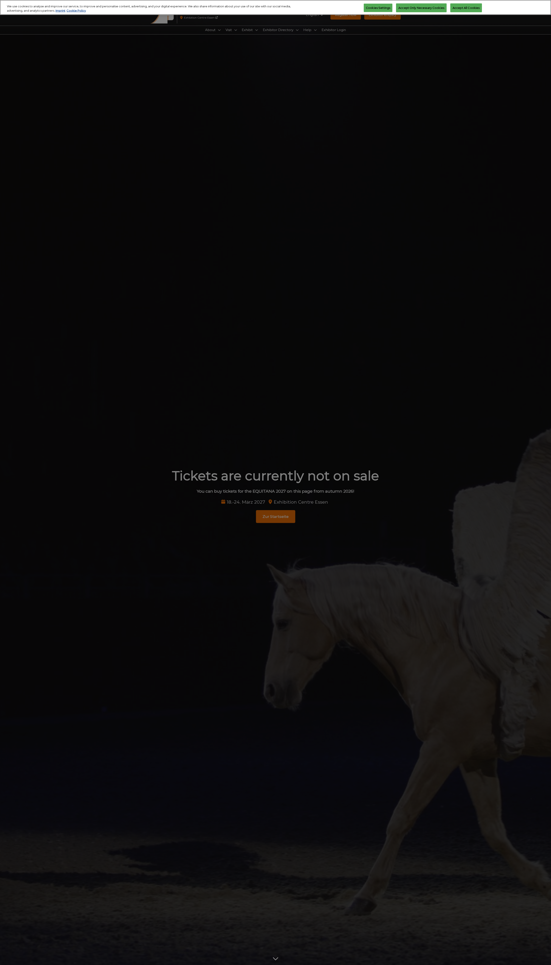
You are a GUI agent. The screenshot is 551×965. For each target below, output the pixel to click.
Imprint (60, 10)
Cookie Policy (76, 10)
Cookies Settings (378, 7)
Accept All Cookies (466, 7)
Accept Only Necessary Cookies (421, 7)
